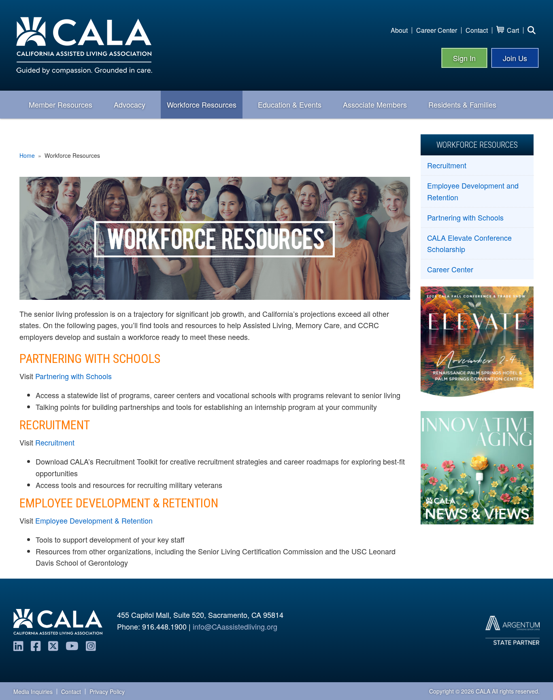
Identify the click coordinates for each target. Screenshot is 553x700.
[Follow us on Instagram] (91, 645)
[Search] (531, 30)
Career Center (450, 268)
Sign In (464, 58)
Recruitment (54, 442)
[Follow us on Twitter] (53, 645)
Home (27, 155)
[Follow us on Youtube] (72, 645)
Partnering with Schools (73, 376)
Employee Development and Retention (473, 191)
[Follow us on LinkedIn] (18, 645)
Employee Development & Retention (94, 520)
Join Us (515, 58)
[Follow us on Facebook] (36, 645)
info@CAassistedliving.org (235, 626)
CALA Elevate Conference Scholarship (469, 243)
